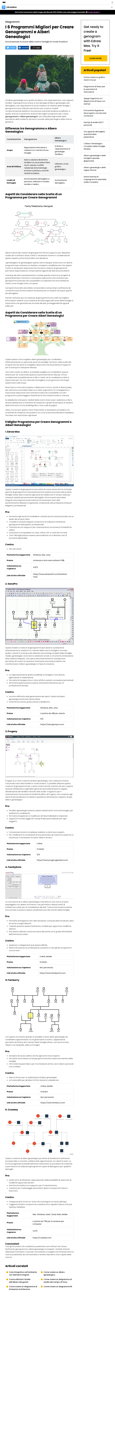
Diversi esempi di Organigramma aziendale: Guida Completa (95, 179)
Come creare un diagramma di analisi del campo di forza (58, 1280)
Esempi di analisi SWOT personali (94, 123)
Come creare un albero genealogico (54, 1273)
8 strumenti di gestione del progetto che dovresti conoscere (95, 113)
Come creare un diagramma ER (58, 1286)
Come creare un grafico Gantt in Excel (94, 78)
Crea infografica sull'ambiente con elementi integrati (23, 1273)
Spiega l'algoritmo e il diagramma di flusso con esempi (94, 101)
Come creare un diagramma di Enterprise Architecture (23, 1288)
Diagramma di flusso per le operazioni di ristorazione (94, 89)
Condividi (25, 48)
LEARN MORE (96, 58)
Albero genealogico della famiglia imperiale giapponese (95, 158)
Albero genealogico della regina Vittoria (95, 168)
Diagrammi (12, 22)
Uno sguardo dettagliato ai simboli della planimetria (94, 134)
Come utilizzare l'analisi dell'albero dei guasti (19, 1280)
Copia (37, 48)
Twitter (12, 48)
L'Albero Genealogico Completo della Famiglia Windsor (94, 146)
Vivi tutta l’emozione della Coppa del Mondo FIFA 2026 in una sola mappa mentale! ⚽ (57, 12)
